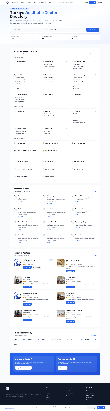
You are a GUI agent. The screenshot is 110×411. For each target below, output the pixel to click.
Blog (35, 2)
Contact (50, 2)
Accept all (101, 408)
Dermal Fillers (89, 397)
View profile (27, 267)
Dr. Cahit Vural (70, 277)
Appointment (37, 267)
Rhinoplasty (89, 390)
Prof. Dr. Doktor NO (29, 260)
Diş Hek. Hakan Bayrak (30, 293)
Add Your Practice (71, 390)
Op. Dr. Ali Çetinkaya (72, 260)
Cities (28, 2)
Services (14, 2)
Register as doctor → (23, 368)
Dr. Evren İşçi (27, 277)
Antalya (48, 397)
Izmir (47, 395)
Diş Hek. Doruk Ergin (29, 310)
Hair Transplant (90, 393)
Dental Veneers (90, 399)
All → (96, 191)
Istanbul (48, 390)
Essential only (91, 408)
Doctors (22, 2)
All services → (93, 54)
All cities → (94, 335)
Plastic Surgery (90, 395)
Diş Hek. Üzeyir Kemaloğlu (74, 310)
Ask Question (42, 2)
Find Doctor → (92, 30)
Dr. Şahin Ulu (70, 293)
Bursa (47, 399)
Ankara (48, 393)
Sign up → (63, 368)
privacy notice (11, 408)
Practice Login (70, 393)
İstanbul (79, 264)
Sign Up (93, 2)
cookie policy (80, 407)
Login (86, 2)
